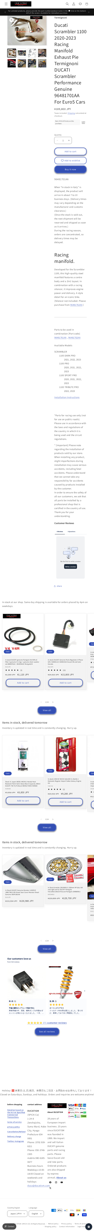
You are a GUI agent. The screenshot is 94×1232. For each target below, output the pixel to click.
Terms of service (81, 1224)
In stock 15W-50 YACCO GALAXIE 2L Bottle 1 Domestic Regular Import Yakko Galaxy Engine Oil (64, 781)
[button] (6, 4)
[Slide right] (53, 702)
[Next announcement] (89, 12)
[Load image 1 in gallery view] (11, 53)
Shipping (71, 113)
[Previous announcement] (5, 12)
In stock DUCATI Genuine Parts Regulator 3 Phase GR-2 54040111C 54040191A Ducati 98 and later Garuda (65, 662)
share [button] (59, 586)
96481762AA (76, 304)
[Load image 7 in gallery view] (32, 63)
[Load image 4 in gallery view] (42, 53)
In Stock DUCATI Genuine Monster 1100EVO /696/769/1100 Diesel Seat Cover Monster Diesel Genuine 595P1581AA (22, 892)
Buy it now (70, 169)
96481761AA (60, 337)
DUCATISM (17, 1224)
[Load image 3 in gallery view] (32, 53)
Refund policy (53, 1224)
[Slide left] (41, 702)
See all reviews (47, 1031)
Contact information (67, 1226)
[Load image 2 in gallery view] (22, 53)
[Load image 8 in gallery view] (42, 63)
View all (47, 710)
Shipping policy (50, 1226)
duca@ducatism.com (38, 1185)
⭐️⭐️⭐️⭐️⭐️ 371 (47, 1022)
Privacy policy (66, 1224)
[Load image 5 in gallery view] (11, 63)
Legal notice (82, 1226)
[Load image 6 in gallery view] (22, 63)
